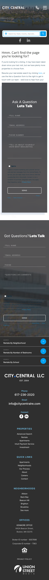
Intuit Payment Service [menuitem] (24, 444)
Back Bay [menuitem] (24, 497)
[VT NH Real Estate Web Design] (24, 569)
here (40, 73)
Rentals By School (11, 362)
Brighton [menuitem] (24, 503)
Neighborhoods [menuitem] (24, 465)
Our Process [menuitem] (24, 469)
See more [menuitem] (24, 510)
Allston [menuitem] (24, 494)
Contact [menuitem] (24, 479)
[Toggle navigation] (45, 7)
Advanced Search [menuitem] (24, 434)
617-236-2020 (38, 7)
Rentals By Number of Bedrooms (17, 352)
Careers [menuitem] (24, 475)
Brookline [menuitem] (24, 507)
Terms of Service (17, 197)
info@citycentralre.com (24, 402)
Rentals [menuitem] (24, 437)
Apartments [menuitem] (24, 440)
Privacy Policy (26, 182)
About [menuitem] (24, 472)
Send (24, 190)
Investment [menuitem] (24, 447)
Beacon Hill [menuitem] (24, 500)
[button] (43, 33)
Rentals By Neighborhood (14, 343)
